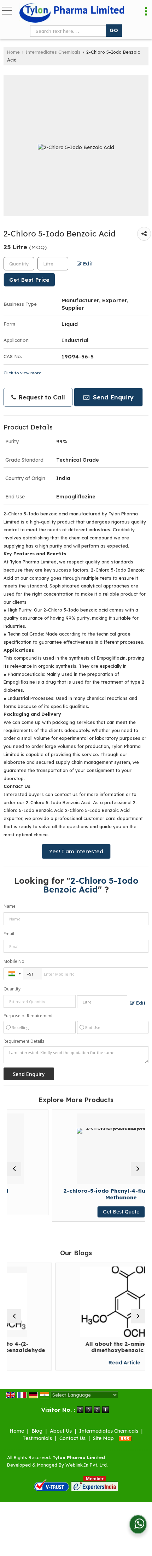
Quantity (12, 989)
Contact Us (72, 1438)
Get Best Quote (92, 1212)
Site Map (103, 1438)
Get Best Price (29, 279)
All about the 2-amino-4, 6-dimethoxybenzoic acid (94, 1346)
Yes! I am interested (76, 851)
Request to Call (41, 397)
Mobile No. (14, 961)
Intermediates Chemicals (53, 52)
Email (9, 934)
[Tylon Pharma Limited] (71, 13)
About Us (61, 1431)
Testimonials (37, 1438)
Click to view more (22, 372)
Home (13, 52)
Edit (87, 264)
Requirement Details (24, 1041)
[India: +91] (13, 973)
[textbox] (69, 31)
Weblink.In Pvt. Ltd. (86, 1465)
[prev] (14, 1169)
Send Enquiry (112, 397)
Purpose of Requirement (28, 1015)
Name (10, 906)
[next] (138, 1169)
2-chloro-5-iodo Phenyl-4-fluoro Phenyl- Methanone (92, 1193)
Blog (36, 1431)
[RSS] (125, 1438)
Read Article (94, 1362)
